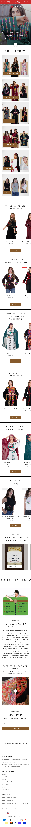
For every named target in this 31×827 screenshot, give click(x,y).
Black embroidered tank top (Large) (10, 517)
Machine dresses (11, 73)
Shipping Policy (5, 784)
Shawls (8, 168)
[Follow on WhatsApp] (15, 808)
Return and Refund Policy (8, 782)
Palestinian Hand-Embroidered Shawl (10, 463)
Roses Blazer (10, 295)
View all (15, 250)
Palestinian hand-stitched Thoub (10, 352)
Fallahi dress (10, 241)
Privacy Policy (5, 779)
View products (14, 566)
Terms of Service (6, 787)
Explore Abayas (11, 97)
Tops (7, 192)
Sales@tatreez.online (10, 797)
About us (4, 774)
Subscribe (15, 728)
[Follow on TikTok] (10, 808)
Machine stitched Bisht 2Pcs (10, 409)
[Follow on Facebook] (2, 808)
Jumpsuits (9, 121)
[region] (15, 24)
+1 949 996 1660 (10, 800)
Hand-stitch (10, 144)
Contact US (4, 776)
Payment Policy (5, 789)
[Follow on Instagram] (6, 808)
